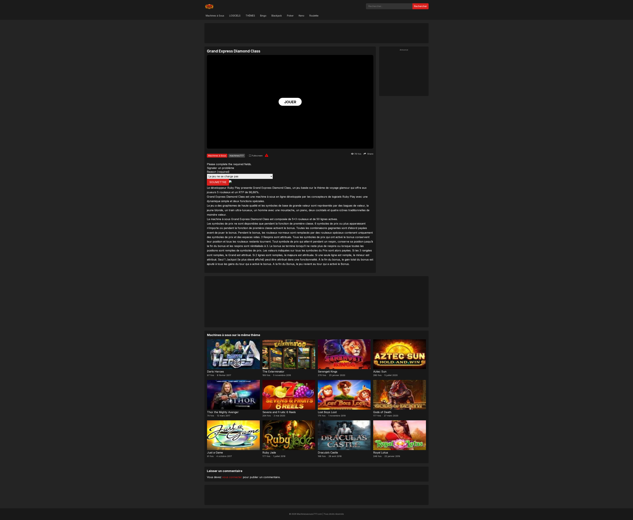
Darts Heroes (215, 371)
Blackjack (276, 15)
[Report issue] (266, 155)
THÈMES (250, 15)
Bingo (263, 15)
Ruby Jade (269, 452)
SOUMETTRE (217, 182)
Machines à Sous (215, 15)
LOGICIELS (235, 15)
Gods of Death (382, 412)
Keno (301, 15)
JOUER (290, 102)
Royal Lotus (380, 452)
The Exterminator (273, 371)
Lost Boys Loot (327, 412)
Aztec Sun (379, 371)
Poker (290, 15)
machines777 (237, 155)
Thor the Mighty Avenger (223, 412)
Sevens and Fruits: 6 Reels (279, 412)
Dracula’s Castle (328, 452)
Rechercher (420, 6)
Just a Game (215, 452)
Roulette (313, 15)
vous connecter (232, 477)
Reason (218, 171)
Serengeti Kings (327, 371)
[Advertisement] (316, 33)
